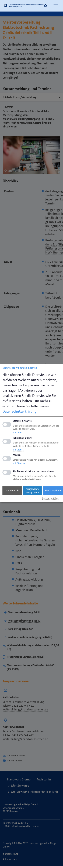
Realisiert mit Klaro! (50, 498)
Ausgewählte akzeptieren (33, 490)
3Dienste (19, 463)
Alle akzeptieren (53, 490)
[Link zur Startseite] (24, 6)
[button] (45, 6)
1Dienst (18, 432)
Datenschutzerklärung (19, 411)
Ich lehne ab (12, 490)
